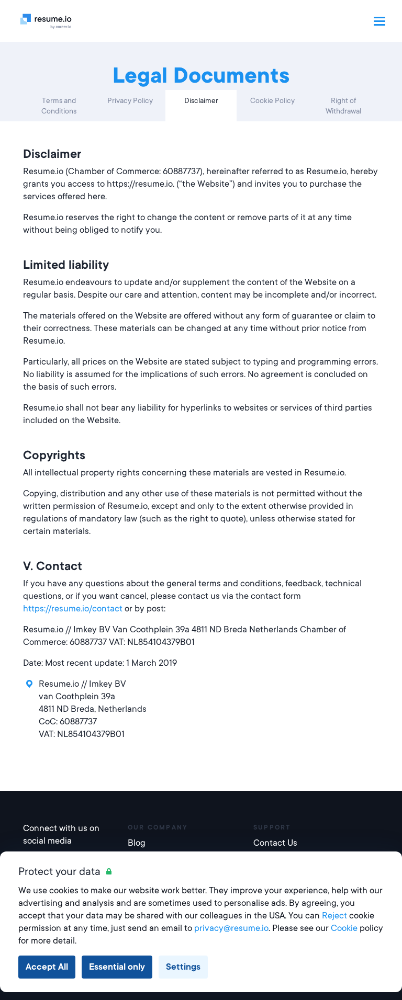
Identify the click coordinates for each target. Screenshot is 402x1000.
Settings (183, 967)
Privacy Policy (130, 100)
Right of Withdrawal (343, 105)
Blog (137, 843)
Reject (334, 916)
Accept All (47, 967)
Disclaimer (201, 100)
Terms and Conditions (58, 105)
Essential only (117, 967)
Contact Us (275, 843)
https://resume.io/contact (72, 608)
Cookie (344, 928)
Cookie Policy (272, 100)
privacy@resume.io (231, 928)
